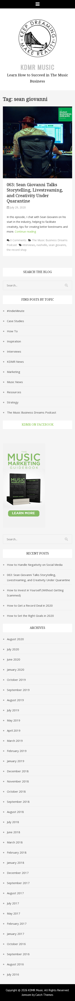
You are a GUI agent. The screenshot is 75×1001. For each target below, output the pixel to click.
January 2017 (15, 934)
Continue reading (25, 231)
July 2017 (13, 903)
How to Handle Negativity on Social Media (34, 565)
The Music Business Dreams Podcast (31, 412)
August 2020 (15, 639)
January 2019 (15, 761)
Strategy (12, 402)
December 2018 (18, 771)
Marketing (13, 372)
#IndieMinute (15, 311)
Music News (15, 382)
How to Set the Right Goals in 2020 (30, 616)
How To (12, 331)
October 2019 (16, 680)
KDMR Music (38, 67)
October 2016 (16, 944)
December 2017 (18, 873)
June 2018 (13, 832)
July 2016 (13, 974)
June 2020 (13, 659)
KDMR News (15, 362)
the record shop (17, 250)
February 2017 (17, 923)
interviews (28, 245)
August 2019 (15, 700)
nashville (42, 245)
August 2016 (15, 964)
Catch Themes (44, 995)
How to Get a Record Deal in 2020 (30, 605)
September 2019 (18, 690)
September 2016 (18, 954)
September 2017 (18, 883)
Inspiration (14, 341)
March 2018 (15, 842)
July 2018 (13, 822)
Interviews (14, 351)
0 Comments (18, 240)
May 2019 (13, 720)
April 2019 (13, 730)
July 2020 (13, 649)
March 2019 (15, 741)
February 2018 (17, 852)
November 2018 (18, 781)
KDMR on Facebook (37, 424)
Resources (14, 392)
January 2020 (15, 669)
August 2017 (15, 893)
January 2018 (15, 862)
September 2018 (18, 802)
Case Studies (15, 321)
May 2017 (13, 913)
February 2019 (17, 751)
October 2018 (16, 791)
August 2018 (15, 812)
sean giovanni (57, 245)
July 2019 (13, 710)
